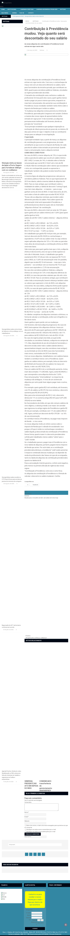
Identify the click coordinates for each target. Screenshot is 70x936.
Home (3, 9)
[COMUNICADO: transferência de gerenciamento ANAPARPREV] (46, 712)
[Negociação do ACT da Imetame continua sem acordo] (12, 556)
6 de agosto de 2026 (8, 172)
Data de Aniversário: (34, 922)
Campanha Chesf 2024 (26, 9)
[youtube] (65, 16)
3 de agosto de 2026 (8, 483)
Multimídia (4, 13)
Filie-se (22, 13)
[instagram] (68, 16)
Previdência (28, 494)
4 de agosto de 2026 (8, 335)
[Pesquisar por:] (35, 844)
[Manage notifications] (65, 924)
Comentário (28, 802)
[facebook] (55, 16)
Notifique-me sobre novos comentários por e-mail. (41, 829)
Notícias (63, 9)
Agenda (14, 13)
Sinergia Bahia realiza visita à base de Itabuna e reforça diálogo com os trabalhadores (12, 331)
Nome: (29, 915)
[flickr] (62, 16)
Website (27, 821)
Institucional (11, 9)
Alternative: (28, 836)
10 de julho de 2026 (8, 781)
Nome (26, 812)
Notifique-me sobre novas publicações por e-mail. (41, 831)
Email (26, 816)
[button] (1, 6)
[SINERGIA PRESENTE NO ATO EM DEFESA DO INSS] (31, 712)
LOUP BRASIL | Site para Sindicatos (51, 934)
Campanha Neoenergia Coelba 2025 (46, 9)
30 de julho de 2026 (8, 629)
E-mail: (28, 913)
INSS (26, 491)
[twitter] (58, 16)
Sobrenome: (28, 918)
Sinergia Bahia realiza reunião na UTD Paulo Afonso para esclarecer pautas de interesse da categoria (12, 479)
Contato (31, 13)
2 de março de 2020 (32, 50)
